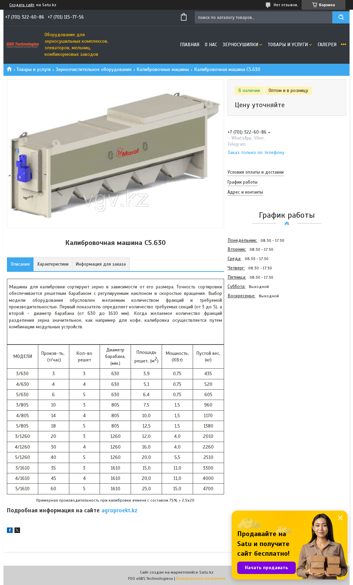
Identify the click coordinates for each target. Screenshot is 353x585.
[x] (17, 531)
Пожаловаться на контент (200, 578)
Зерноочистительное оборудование (94, 69)
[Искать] (341, 17)
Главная (189, 45)
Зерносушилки (240, 45)
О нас (211, 45)
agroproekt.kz (119, 510)
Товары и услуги (288, 45)
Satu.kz (206, 572)
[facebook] (10, 531)
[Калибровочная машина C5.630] (252, 337)
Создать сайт (21, 4)
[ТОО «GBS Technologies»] (22, 45)
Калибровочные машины (163, 69)
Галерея (326, 45)
